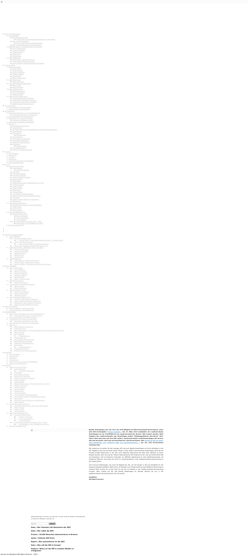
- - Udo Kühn (17, 373)
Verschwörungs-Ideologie (21, 139)
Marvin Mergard (17, 87)
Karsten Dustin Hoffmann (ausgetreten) (25, 199)
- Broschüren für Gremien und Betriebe (24, 323)
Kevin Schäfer (17, 179)
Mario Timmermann (19, 78)
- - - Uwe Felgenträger (24, 419)
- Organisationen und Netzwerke (21, 310)
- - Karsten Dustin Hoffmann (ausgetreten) (28, 400)
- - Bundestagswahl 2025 (21, 238)
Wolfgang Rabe (17, 95)
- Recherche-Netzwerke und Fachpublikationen (26, 314)
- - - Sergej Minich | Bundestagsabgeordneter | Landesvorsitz (39, 240)
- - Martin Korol (18, 255)
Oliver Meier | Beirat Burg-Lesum (23, 61)
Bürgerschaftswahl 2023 (17, 212)
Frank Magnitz (17, 168)
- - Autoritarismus (19, 329)
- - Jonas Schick (18, 410)
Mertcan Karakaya (18, 91)
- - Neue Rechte (18, 332)
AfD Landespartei (15, 67)
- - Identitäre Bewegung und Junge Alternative (30, 406)
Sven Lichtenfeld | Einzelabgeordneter (29, 43)
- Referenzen (13, 356)
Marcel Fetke (16, 85)
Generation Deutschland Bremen (20, 84)
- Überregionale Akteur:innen (20, 297)
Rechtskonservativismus (20, 126)
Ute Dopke (16, 198)
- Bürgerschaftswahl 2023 (18, 413)
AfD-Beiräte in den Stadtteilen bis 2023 (29, 223)
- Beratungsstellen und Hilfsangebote (23, 318)
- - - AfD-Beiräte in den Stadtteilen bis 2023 (32, 424)
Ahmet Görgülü (17, 71)
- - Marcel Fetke (18, 286)
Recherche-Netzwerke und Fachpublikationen (24, 113)
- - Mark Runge (18, 402)
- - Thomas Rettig (19, 393)
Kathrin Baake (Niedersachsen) (23, 104)
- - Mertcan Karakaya (20, 292)
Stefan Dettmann (18, 82)
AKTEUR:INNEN (10, 65)
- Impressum (13, 360)
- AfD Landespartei (16, 268)
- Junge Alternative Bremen (19, 404)
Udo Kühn (15, 172)
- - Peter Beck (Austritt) (21, 376)
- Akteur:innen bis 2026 (17, 367)
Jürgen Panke (17, 188)
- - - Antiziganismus (23, 347)
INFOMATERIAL (10, 111)
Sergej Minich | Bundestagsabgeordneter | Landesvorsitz (35, 39)
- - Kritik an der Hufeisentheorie (24, 351)
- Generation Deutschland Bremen (22, 284)
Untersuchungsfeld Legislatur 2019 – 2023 (27, 221)
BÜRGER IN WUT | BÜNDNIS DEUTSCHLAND (25, 47)
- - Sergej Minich (18, 270)
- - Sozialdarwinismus (20, 349)
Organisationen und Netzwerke (19, 109)
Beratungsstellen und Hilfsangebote (21, 117)
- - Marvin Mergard (19, 288)
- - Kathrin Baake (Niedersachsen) (25, 305)
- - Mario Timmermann (21, 279)
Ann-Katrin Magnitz (19, 174)
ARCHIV (7, 164)
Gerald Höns (16, 56)
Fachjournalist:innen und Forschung (24, 115)
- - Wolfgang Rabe (19, 295)
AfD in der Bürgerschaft (20, 41)
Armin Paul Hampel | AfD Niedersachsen (26, 196)
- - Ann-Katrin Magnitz (20, 375)
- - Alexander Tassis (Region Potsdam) (26, 303)
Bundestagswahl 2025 (20, 38)
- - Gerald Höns (18, 257)
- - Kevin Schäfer (18, 380)
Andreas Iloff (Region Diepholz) (23, 98)
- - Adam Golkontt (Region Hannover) (26, 301)
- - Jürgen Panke (18, 389)
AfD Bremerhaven (15, 80)
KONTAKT (8, 152)
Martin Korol (16, 54)
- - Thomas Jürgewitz (20, 251)
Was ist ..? (12, 124)
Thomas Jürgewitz (18, 50)
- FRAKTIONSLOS (15, 259)
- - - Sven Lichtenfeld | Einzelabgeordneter (32, 244)
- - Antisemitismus (19, 338)
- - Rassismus (17, 345)
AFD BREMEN (14, 36)
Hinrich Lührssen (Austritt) (21, 177)
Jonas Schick (17, 209)
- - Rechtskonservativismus (22, 327)
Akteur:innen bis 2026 (16, 166)
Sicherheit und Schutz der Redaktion (21, 161)
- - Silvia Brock (17, 391)
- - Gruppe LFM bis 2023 (21, 415)
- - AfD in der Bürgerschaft (22, 242)
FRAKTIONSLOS (15, 58)
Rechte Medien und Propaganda (20, 107)
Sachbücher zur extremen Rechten (20, 118)
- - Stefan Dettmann (20, 283)
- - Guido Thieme (18, 387)
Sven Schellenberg (19, 49)
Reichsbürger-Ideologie (20, 141)
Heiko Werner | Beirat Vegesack (23, 60)
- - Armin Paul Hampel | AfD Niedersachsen (28, 397)
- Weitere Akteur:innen (17, 290)
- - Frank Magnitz (18, 369)
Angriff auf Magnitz (22, 170)
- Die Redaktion (14, 354)
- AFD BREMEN (14, 237)
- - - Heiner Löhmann (24, 417)
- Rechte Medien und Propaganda (21, 308)
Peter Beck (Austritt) (19, 175)
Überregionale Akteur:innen (18, 96)
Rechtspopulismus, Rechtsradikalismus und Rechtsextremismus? (34, 129)
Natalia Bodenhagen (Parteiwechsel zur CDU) (28, 183)
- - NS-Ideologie (18, 334)
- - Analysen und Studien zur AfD (24, 321)
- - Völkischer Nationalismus (23, 343)
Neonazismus (21, 135)
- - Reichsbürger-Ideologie (22, 341)
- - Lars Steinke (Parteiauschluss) (24, 395)
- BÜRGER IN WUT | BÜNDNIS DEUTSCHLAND (26, 248)
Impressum (12, 159)
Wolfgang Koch (17, 52)
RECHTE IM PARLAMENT (13, 34)
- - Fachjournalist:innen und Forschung (27, 316)
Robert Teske (17, 207)
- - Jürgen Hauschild (20, 273)
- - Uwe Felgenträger (20, 294)
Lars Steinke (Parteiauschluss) (22, 194)
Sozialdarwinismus (18, 148)
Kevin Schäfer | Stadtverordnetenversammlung (28, 63)
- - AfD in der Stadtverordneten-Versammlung (30, 246)
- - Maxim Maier (18, 277)
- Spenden (12, 358)
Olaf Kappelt (16, 181)
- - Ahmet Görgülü (19, 272)
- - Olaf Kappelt (18, 382)
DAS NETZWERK (10, 106)
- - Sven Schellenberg (20, 250)
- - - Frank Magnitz (23, 421)
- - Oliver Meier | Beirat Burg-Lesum (26, 262)
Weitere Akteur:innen (16, 89)
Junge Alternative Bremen (17, 203)
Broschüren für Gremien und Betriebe (21, 122)
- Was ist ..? (13, 325)
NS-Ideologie (17, 133)
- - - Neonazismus (23, 336)
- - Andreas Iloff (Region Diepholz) (25, 299)
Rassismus (16, 144)
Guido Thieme (17, 186)
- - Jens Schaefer (18, 411)
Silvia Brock (16, 190)
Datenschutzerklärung (16, 163)
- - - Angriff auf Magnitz (25, 371)
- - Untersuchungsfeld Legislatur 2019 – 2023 (29, 422)
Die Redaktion (13, 153)
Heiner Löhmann (18, 185)
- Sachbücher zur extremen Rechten (23, 319)
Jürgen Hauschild (18, 72)
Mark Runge (16, 201)
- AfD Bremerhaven (16, 281)
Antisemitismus (17, 137)
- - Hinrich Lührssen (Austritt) (23, 378)
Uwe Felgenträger (18, 93)
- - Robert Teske (18, 408)
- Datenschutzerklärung (18, 364)
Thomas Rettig (17, 192)
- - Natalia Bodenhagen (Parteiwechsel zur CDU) (30, 384)
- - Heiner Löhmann (19, 386)
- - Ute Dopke (17, 398)
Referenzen (13, 155)
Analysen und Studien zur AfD (22, 120)
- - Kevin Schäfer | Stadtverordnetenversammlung (31, 264)
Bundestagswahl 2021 (16, 225)
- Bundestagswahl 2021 (18, 426)
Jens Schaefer (17, 210)
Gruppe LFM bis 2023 (19, 214)
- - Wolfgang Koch (19, 253)
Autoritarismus (17, 128)
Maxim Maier (16, 76)
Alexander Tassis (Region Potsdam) (24, 102)
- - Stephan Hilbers (19, 275)
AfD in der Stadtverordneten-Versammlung (26, 45)
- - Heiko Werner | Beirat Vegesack (25, 261)
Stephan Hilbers (18, 74)
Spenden (12, 157)
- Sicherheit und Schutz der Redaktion (23, 362)
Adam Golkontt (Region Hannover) (24, 100)
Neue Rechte (17, 131)
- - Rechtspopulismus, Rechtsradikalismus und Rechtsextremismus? (38, 330)
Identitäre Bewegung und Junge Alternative (27, 205)
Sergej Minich (17, 69)
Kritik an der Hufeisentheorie (22, 150)
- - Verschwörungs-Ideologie (23, 340)
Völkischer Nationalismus (21, 142)
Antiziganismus (21, 146)
